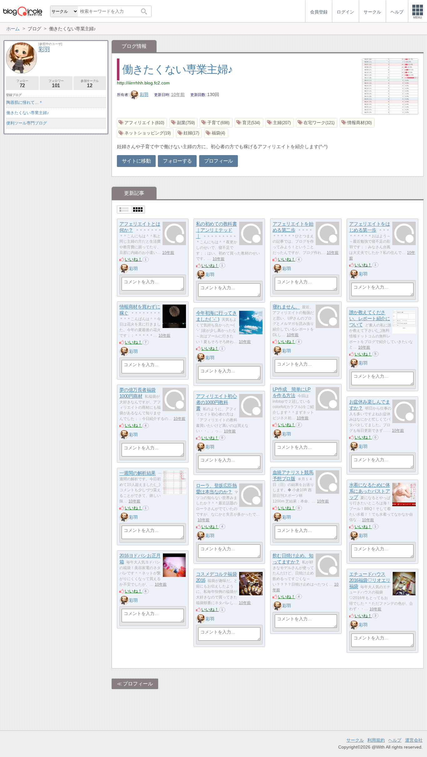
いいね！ (133, 259)
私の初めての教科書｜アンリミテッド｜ (216, 230)
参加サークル (90, 83)
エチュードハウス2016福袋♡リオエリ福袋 (369, 580)
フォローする (177, 161)
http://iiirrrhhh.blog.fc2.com (143, 82)
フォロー (22, 83)
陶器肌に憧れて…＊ (24, 102)
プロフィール (218, 161)
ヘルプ (394, 740)
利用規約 (376, 740)
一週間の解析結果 (137, 473)
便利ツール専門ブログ (26, 123)
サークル (355, 740)
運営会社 (414, 740)
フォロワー (55, 83)
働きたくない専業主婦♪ (177, 69)
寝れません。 (286, 307)
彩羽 (144, 94)
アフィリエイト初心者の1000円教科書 (216, 402)
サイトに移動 (136, 161)
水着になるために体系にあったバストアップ (369, 491)
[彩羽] (124, 268)
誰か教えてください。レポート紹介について (369, 318)
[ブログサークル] (22, 11)
